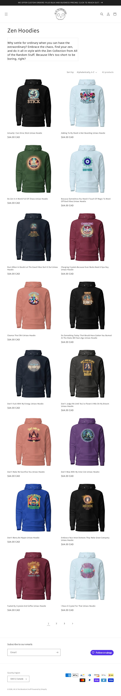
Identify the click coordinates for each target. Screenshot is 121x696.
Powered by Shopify (39, 689)
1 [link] (48, 623)
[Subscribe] (57, 652)
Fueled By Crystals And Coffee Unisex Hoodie (26, 606)
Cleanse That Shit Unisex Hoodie (21, 335)
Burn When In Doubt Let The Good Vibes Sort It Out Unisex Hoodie (32, 268)
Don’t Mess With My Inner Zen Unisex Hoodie (80, 472)
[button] (6, 14)
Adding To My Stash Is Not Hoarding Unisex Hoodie (83, 133)
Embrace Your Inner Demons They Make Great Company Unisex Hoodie (85, 539)
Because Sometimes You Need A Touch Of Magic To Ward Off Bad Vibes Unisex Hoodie (86, 200)
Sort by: (70, 72)
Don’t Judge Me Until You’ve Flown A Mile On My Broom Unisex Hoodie (85, 405)
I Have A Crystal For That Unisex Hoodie (78, 606)
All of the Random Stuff (22, 689)
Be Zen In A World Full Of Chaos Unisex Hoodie (27, 199)
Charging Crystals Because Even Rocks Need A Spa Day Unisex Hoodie (85, 268)
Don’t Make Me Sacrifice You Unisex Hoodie (26, 472)
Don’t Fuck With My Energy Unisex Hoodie (25, 404)
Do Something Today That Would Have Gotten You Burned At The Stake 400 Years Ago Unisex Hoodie (86, 336)
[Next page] (72, 623)
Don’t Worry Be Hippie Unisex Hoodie (23, 538)
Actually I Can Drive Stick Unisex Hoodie (24, 133)
